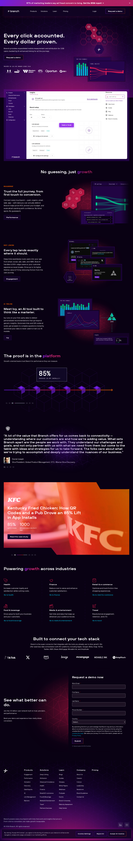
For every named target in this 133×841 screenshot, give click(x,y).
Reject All (100, 834)
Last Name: (76, 701)
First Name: (76, 692)
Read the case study (19, 537)
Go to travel (97, 621)
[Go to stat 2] (9, 403)
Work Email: (76, 683)
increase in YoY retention (79, 378)
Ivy (7, 338)
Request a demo (115, 11)
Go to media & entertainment (60, 621)
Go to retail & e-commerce (102, 595)
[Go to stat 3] (12, 403)
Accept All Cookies (117, 834)
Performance (12, 217)
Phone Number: (77, 710)
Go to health (8, 595)
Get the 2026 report (92, 3)
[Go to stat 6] (32, 403)
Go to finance (54, 595)
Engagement (12, 279)
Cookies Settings (84, 834)
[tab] (4, 467)
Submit (78, 741)
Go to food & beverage (13, 621)
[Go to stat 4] (15, 403)
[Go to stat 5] (24, 403)
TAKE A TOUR (66, 125)
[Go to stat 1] (6, 403)
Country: (75, 718)
